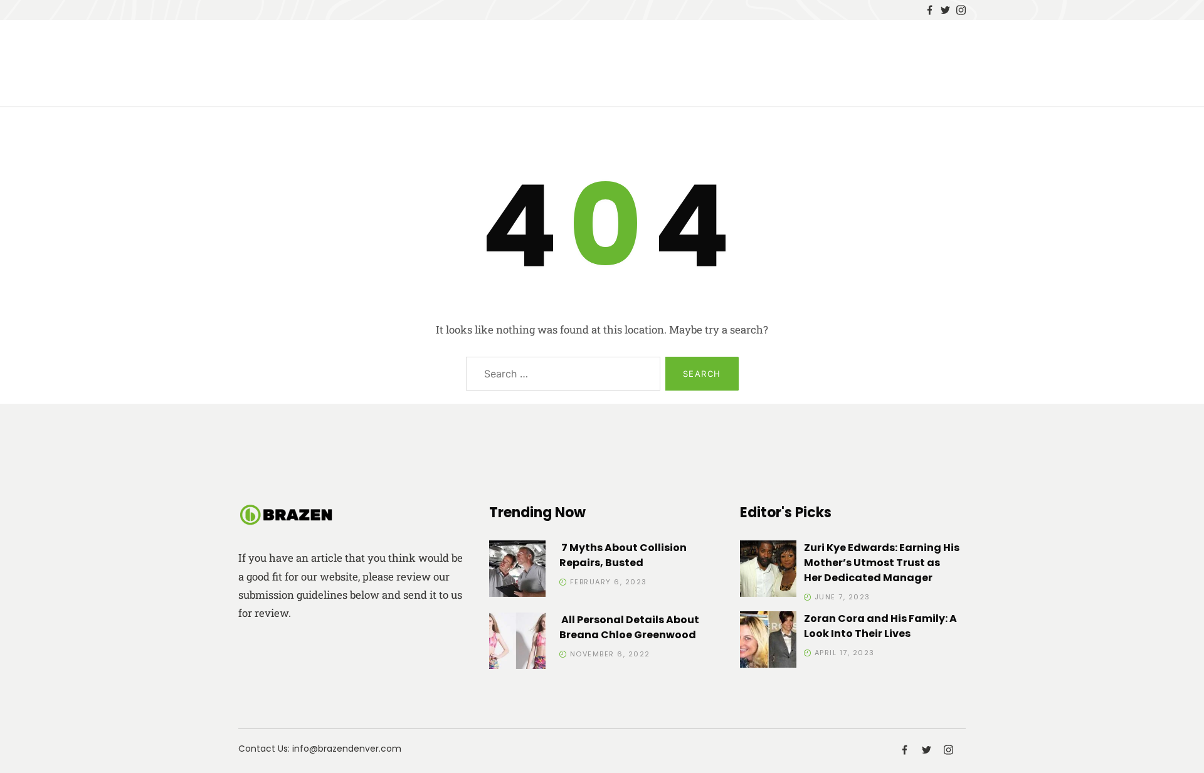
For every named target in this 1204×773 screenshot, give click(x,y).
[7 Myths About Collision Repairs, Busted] (517, 570)
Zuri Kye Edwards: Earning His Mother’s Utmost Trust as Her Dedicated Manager (881, 562)
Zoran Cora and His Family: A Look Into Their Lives (880, 626)
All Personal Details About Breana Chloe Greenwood (629, 627)
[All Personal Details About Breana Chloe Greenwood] (517, 643)
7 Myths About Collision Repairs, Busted (623, 555)
